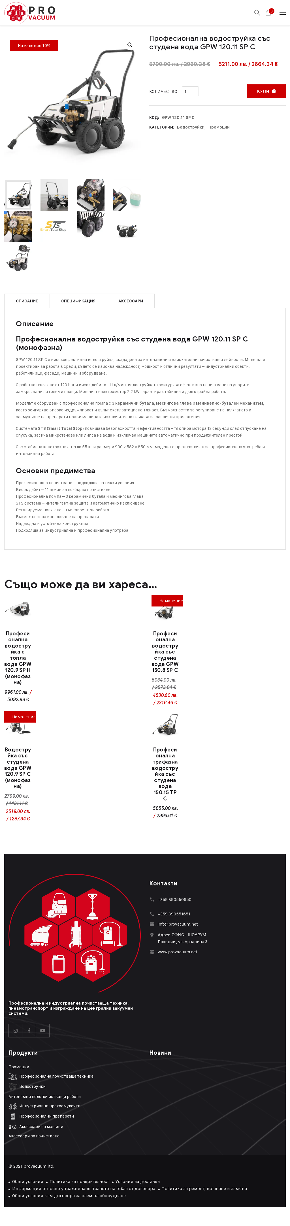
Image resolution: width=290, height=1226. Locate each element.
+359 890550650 (174, 899)
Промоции (219, 127)
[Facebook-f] (29, 1030)
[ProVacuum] (29, 13)
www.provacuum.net (177, 951)
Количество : (164, 91)
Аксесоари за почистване (33, 1136)
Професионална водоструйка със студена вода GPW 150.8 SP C (165, 652)
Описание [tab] (27, 301)
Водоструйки (190, 127)
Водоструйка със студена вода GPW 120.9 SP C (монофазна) (17, 768)
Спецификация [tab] (78, 301)
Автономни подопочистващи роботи (44, 1096)
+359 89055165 (173, 914)
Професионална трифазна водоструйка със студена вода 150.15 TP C (165, 774)
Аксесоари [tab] (130, 301)
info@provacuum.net (178, 924)
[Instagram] (15, 1030)
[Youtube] (43, 1030)
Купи (263, 91)
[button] (130, 45)
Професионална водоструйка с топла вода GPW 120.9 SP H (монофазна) (17, 658)
